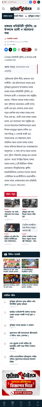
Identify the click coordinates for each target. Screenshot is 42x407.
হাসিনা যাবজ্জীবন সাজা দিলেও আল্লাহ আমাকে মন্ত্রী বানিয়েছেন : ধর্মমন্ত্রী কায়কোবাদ (29, 239)
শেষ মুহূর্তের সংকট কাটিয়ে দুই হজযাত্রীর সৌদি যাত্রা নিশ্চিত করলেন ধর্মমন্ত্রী (22, 346)
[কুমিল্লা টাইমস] (21, 9)
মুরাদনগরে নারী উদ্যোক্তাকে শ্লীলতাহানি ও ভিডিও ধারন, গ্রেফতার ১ (23, 334)
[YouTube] (34, 2)
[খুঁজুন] (3, 8)
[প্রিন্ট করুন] (36, 50)
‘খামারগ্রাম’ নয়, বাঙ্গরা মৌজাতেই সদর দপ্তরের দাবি (11, 214)
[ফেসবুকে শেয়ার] (6, 50)
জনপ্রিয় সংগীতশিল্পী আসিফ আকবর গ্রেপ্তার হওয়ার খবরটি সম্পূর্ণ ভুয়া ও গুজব (23, 314)
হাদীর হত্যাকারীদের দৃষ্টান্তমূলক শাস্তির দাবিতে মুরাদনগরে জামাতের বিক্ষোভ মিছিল (23, 359)
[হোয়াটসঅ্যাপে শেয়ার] (14, 50)
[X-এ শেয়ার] (10, 50)
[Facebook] (30, 2)
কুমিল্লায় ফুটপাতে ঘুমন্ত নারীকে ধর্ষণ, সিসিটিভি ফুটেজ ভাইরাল (23, 302)
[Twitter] (38, 2)
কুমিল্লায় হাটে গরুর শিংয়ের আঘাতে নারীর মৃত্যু (29, 214)
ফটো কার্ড (26, 49)
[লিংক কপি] (18, 50)
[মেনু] (38, 8)
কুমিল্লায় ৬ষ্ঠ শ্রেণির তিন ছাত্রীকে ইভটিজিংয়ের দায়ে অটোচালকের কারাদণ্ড (11, 239)
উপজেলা (6, 209)
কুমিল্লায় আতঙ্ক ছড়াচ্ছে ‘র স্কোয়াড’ (22, 325)
